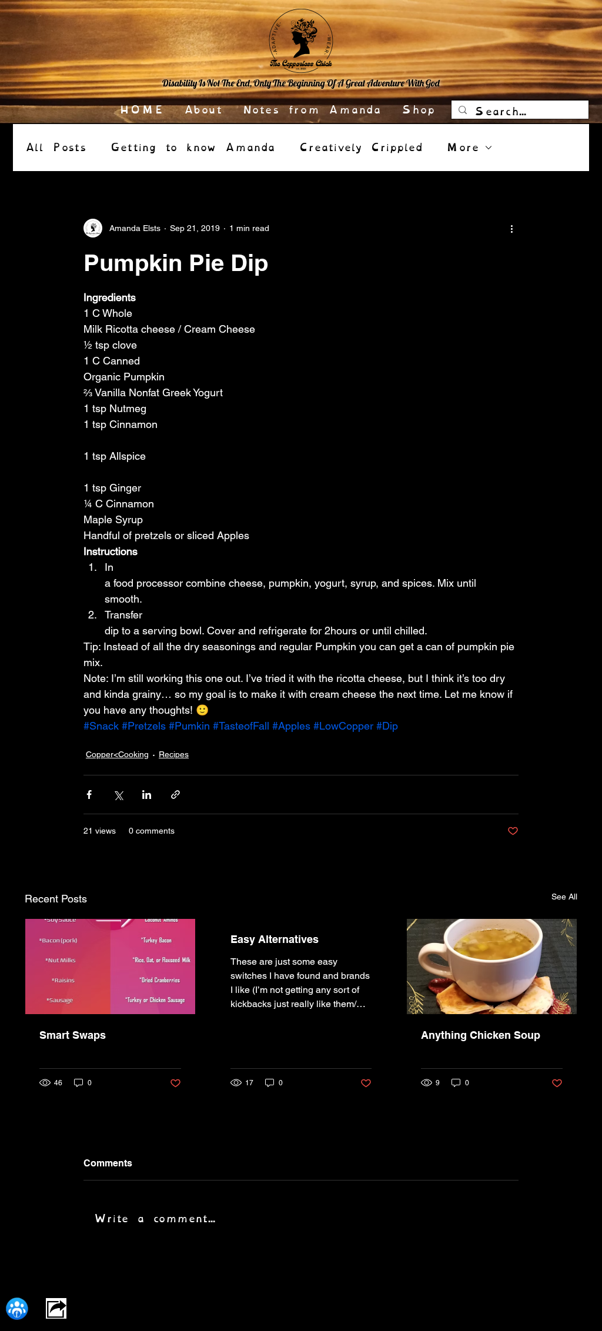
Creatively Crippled (361, 147)
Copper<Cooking (117, 754)
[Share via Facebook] (89, 794)
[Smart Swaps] (110, 966)
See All (564, 896)
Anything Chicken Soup (480, 1035)
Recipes (174, 754)
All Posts (55, 147)
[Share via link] (175, 794)
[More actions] (511, 228)
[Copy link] (56, 1308)
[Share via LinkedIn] (146, 794)
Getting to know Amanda (192, 147)
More (462, 147)
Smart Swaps (72, 1035)
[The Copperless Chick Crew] (16, 1308)
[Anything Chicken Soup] (492, 966)
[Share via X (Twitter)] (117, 794)
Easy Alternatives (274, 939)
